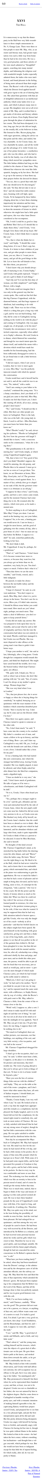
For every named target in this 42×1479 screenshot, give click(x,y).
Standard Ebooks (3, 4)
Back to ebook (23, 4)
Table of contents (35, 4)
